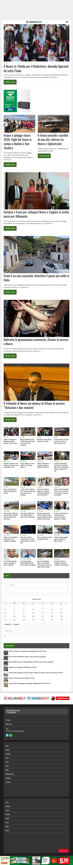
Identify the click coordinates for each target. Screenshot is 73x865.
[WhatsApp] (11, 735)
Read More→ (54, 77)
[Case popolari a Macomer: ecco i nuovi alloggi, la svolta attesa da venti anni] (28, 505)
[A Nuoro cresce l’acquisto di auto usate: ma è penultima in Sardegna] (11, 529)
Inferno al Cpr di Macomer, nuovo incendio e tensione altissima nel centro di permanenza (11, 516)
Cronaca (7, 750)
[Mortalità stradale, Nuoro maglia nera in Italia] (45, 431)
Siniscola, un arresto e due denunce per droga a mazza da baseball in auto (11, 465)
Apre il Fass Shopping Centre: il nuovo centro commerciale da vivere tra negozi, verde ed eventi (44, 564)
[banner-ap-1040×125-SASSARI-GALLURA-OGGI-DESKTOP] (36, 864)
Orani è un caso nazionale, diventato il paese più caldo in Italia (36, 277)
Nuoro (6, 62)
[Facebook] (7, 735)
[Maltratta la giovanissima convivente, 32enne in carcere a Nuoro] (36, 336)
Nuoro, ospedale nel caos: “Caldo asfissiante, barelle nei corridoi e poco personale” (27, 442)
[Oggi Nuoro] (34, 22)
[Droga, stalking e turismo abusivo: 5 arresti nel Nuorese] (28, 455)
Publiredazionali (9, 774)
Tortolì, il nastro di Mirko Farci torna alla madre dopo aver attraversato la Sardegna (28, 492)
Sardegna (7, 559)
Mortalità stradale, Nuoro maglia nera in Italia (44, 440)
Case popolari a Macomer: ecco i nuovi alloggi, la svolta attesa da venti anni (27, 515)
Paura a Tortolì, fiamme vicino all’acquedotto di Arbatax (10, 491)
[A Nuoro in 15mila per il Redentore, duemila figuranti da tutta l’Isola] (36, 60)
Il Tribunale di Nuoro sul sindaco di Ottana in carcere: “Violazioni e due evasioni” (34, 405)
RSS (7, 729)
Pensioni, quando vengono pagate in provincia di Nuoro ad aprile (61, 539)
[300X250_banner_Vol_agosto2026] (17, 111)
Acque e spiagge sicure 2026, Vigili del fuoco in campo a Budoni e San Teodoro (18, 141)
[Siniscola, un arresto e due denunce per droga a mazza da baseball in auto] (11, 455)
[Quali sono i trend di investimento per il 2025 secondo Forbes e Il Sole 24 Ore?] (28, 529)
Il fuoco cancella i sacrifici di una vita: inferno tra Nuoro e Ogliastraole (53, 139)
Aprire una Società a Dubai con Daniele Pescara (44, 538)
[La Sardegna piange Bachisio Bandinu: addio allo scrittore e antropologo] (28, 553)
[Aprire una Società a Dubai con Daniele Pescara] (45, 529)
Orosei (7, 822)
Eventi (7, 762)
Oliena (7, 826)
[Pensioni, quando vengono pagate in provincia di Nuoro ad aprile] (61, 529)
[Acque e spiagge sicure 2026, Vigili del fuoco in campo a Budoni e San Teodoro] (19, 132)
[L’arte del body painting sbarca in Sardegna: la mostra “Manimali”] (11, 553)
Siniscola (6, 461)
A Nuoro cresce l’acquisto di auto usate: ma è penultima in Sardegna (11, 539)
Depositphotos (20, 731)
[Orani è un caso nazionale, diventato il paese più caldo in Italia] (36, 272)
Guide (6, 770)
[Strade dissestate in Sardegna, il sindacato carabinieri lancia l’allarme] (61, 553)
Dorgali (7, 818)
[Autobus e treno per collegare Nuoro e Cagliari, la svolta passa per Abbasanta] (36, 208)
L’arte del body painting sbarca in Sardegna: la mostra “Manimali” (10, 563)
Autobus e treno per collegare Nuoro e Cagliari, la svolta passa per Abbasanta (36, 214)
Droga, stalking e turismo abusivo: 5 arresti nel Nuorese (27, 465)
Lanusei (7, 830)
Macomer (6, 511)
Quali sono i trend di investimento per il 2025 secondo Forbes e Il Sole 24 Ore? (27, 540)
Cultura (23, 559)
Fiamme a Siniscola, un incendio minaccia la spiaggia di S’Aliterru (43, 465)
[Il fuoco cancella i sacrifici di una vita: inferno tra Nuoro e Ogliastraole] (53, 132)
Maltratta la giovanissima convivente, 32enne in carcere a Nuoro (36, 341)
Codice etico (8, 724)
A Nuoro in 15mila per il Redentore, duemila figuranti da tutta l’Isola (36, 68)
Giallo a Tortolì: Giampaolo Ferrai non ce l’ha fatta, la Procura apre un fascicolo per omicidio (61, 492)
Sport (6, 758)
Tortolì (6, 487)
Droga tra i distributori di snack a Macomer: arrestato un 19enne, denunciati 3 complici (61, 516)
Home (6, 746)
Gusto (7, 766)
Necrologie (8, 778)
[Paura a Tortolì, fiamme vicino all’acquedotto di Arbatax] (11, 481)
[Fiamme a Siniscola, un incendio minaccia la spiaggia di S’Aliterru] (45, 455)
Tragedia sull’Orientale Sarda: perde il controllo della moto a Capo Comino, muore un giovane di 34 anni (61, 467)
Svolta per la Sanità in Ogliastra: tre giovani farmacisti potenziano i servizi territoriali (43, 492)
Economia (7, 535)
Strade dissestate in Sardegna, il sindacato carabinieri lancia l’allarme (61, 563)
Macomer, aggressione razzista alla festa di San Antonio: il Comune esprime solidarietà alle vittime (44, 516)
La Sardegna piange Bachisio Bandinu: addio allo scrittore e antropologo (28, 563)
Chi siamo (7, 720)
